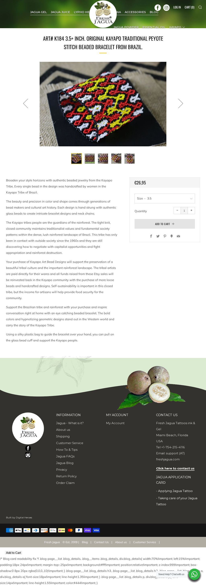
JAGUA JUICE (60, 12)
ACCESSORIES (135, 12)
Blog (85, 542)
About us (63, 430)
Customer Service (69, 443)
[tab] (76, 158)
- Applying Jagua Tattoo (174, 491)
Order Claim (65, 483)
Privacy (61, 469)
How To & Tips (66, 450)
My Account (115, 423)
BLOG (154, 12)
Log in (177, 7)
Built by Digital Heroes (19, 517)
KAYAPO (175, 27)
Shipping (63, 436)
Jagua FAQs (65, 456)
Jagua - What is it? (70, 423)
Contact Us (101, 542)
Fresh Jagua (52, 542)
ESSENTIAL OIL (153, 27)
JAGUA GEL (38, 12)
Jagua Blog (64, 463)
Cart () (189, 7)
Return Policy (66, 476)
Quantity (141, 211)
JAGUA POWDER (126, 27)
